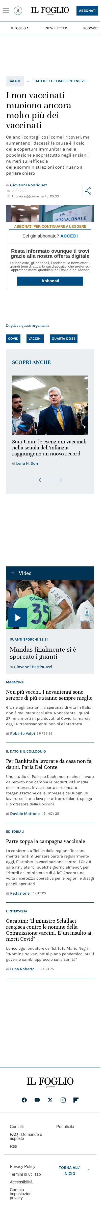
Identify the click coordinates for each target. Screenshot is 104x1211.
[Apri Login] (18, 11)
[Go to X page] (50, 1097)
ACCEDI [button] (69, 235)
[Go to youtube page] (37, 1097)
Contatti (17, 1124)
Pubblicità (65, 1124)
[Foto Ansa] (50, 601)
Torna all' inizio (69, 1167)
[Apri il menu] (6, 11)
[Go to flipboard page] (76, 1097)
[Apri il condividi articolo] (88, 190)
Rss (13, 1143)
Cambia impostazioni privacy (21, 1191)
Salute (15, 81)
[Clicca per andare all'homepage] (50, 1079)
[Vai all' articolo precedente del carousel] (41, 477)
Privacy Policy (22, 1163)
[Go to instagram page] (63, 1097)
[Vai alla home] (50, 11)
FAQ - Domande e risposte (26, 1133)
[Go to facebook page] (24, 1097)
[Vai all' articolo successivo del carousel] (59, 477)
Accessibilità (21, 1179)
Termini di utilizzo (25, 1171)
